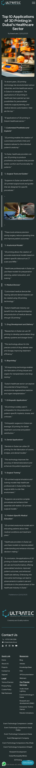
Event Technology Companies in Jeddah (18, 723)
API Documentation (27, 674)
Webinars (23, 678)
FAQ (21, 671)
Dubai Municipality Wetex (18, 756)
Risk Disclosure (7, 693)
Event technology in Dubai (27, 696)
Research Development (18, 752)
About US (5, 664)
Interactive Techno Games (26, 708)
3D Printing (18, 760)
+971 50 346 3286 (10, 639)
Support (5, 674)
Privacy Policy (6, 686)
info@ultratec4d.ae (10, 642)
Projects (4, 667)
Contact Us (6, 671)
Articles (22, 664)
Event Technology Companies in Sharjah (18, 747)
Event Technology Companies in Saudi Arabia (18, 728)
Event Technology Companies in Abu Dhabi (18, 743)
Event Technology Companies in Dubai (18, 734)
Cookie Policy (6, 689)
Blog (21, 660)
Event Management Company (18, 738)
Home (4, 660)
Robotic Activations (27, 713)
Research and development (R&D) (27, 702)
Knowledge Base (26, 667)
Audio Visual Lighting (24, 690)
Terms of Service (7, 682)
